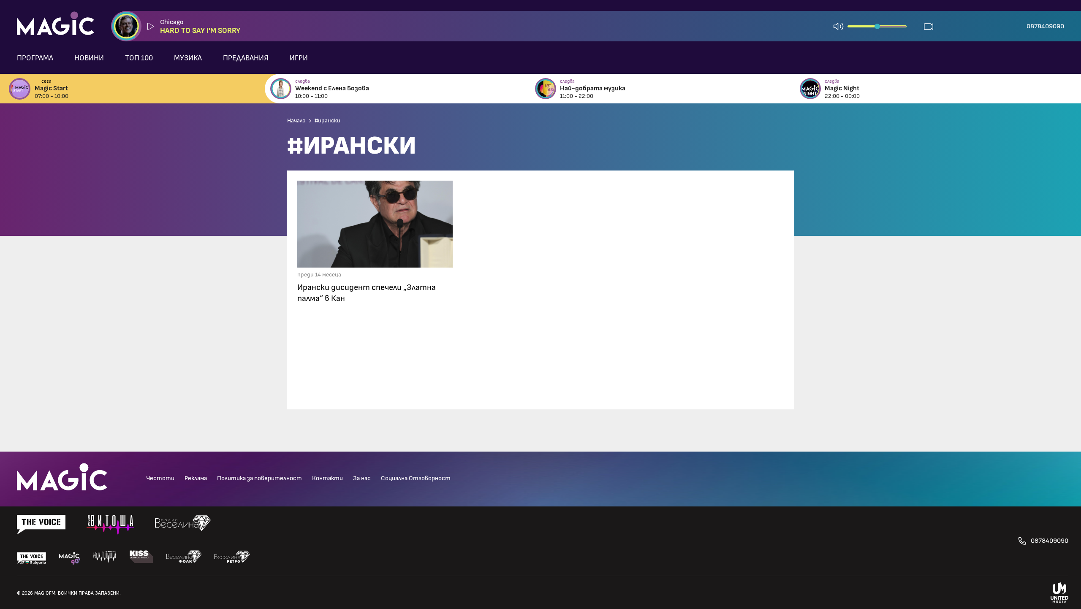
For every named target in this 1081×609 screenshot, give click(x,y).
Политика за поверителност (259, 478)
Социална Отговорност (416, 478)
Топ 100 (139, 58)
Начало (296, 121)
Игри (299, 58)
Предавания (246, 58)
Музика (188, 58)
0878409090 (1045, 26)
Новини (89, 58)
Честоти (160, 478)
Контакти (327, 478)
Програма (35, 58)
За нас (362, 478)
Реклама (196, 478)
